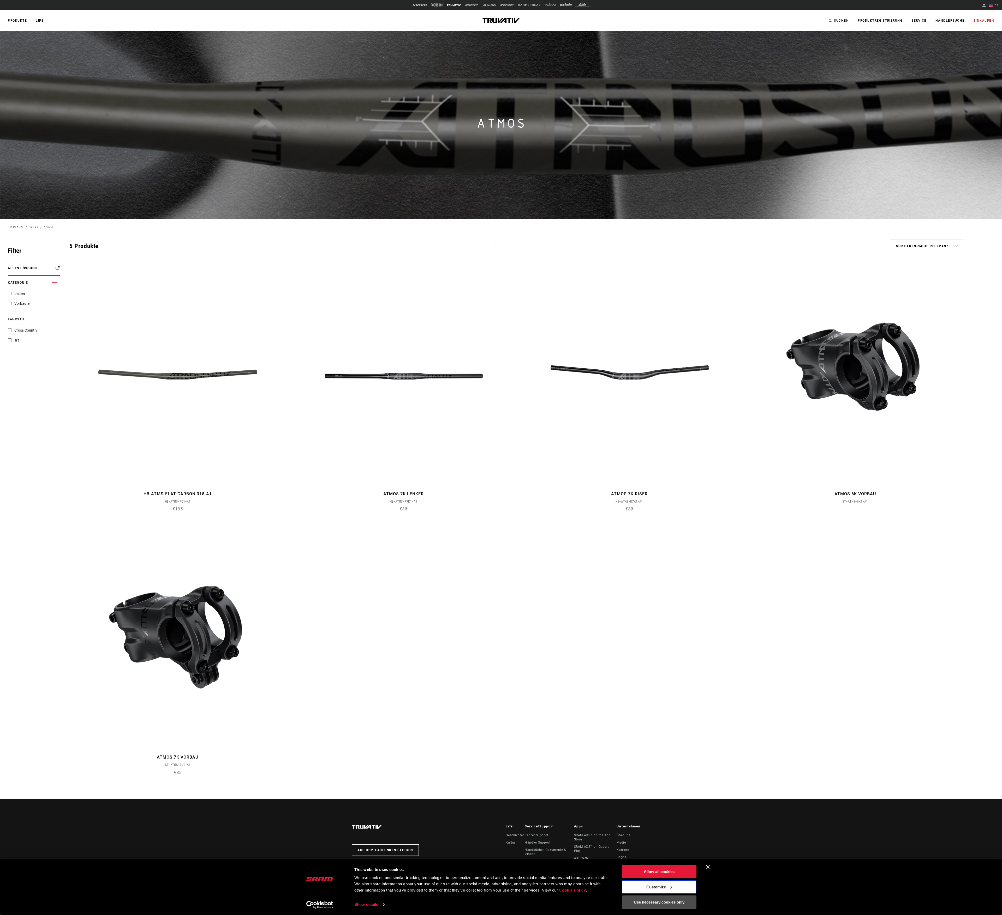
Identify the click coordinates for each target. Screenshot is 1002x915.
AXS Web (581, 858)
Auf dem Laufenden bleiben (385, 850)
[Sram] (420, 5)
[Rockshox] (437, 5)
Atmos (49, 227)
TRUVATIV (15, 227)
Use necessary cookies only (659, 902)
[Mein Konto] (984, 6)
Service (919, 20)
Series (33, 227)
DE (996, 5)
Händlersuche (950, 20)
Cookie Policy (572, 890)
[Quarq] (489, 5)
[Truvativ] (454, 5)
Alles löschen (22, 268)
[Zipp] (471, 5)
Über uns (623, 835)
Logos (621, 857)
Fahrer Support (536, 835)
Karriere (623, 850)
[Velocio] (550, 5)
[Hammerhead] (529, 5)
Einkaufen (984, 20)
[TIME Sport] (507, 5)
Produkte (17, 20)
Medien (622, 842)
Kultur (510, 842)
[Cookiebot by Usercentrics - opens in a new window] (320, 905)
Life (40, 20)
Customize (656, 887)
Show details (366, 904)
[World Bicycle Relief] (582, 5)
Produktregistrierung (880, 20)
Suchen (841, 20)
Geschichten (515, 835)
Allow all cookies (659, 871)
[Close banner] (708, 867)
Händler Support (538, 842)
